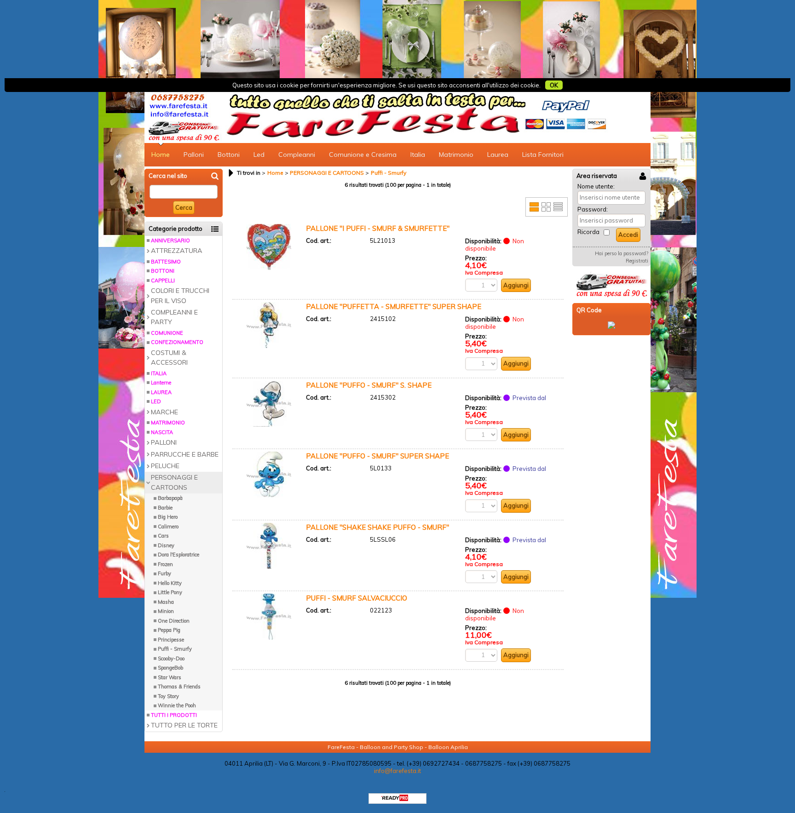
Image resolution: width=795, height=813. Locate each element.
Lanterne (161, 382)
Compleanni (296, 154)
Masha (166, 602)
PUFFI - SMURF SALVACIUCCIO (356, 598)
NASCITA (162, 432)
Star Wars (169, 677)
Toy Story (168, 696)
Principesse (171, 639)
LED (156, 401)
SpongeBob (170, 667)
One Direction (174, 621)
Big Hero (168, 517)
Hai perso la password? (621, 253)
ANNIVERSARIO (170, 240)
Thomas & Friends (179, 686)
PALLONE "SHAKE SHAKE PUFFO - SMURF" (377, 527)
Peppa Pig (169, 630)
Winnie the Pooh (177, 705)
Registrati (637, 261)
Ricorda (588, 231)
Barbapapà (170, 498)
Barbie (165, 507)
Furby (164, 573)
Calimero (168, 526)
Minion (166, 611)
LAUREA (161, 392)
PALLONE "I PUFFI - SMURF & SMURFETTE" (377, 228)
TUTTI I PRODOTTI (174, 715)
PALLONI (164, 442)
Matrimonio (456, 154)
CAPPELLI (163, 280)
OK (554, 85)
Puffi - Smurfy (175, 649)
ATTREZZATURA (176, 250)
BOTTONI (162, 271)
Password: (592, 209)
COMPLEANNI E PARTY (174, 317)
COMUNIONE (167, 333)
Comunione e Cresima (363, 154)
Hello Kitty (170, 583)
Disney (166, 545)
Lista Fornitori (543, 154)
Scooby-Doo (171, 658)
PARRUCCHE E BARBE (185, 454)
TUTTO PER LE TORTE (184, 725)
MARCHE (164, 412)
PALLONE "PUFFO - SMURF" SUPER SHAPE (377, 456)
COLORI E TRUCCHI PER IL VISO (180, 295)
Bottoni (229, 154)
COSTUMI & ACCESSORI (169, 357)
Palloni (194, 154)
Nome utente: (596, 186)
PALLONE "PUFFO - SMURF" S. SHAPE (369, 385)
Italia (417, 154)
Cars (163, 535)
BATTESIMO (166, 261)
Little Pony (170, 592)
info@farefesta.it (397, 770)
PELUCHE (165, 466)
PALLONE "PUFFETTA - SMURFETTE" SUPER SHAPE (393, 306)
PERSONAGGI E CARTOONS (174, 482)
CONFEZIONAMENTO (177, 342)
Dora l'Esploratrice (178, 554)
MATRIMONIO (168, 422)
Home (160, 154)
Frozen (165, 564)
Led (259, 154)
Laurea (497, 154)
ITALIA (159, 373)
